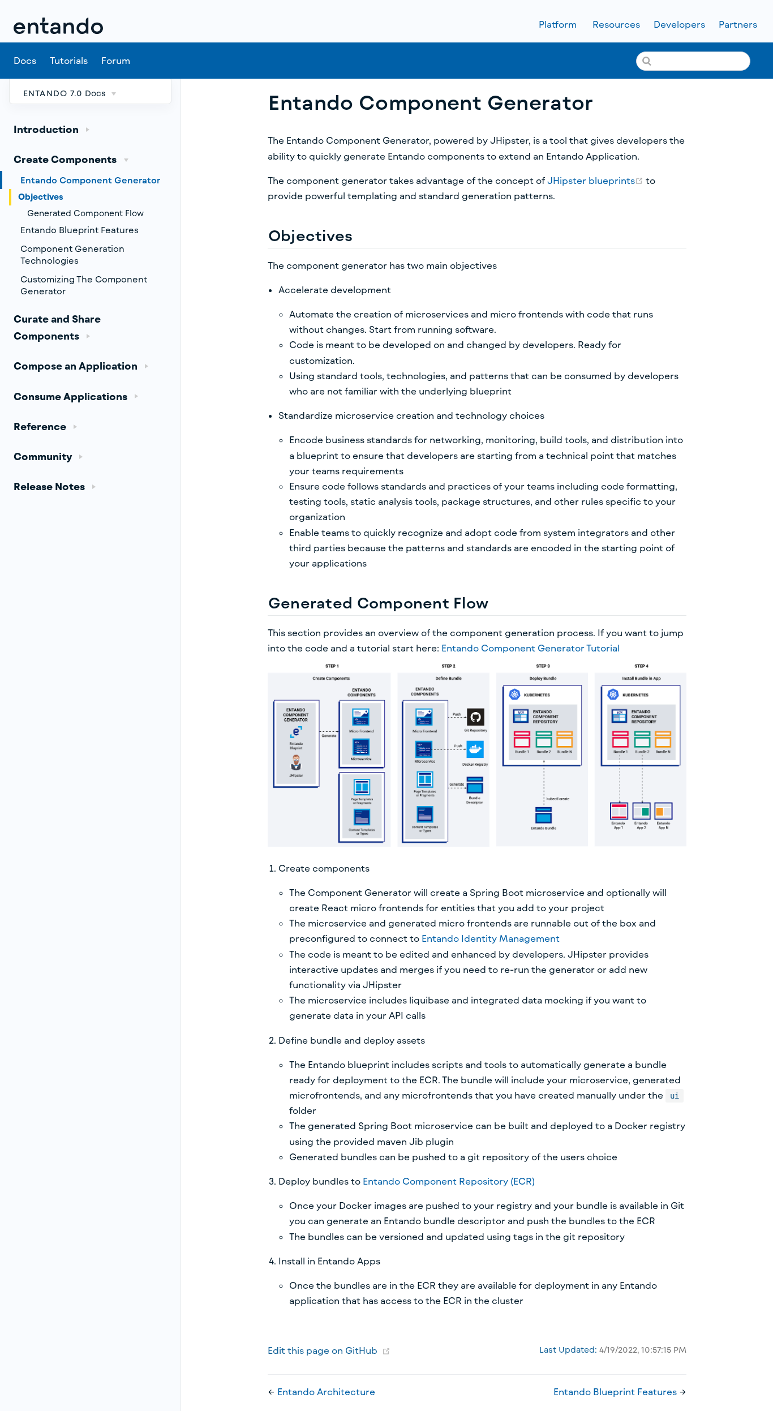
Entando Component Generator (90, 180)
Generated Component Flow (85, 213)
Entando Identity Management (491, 938)
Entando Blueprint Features (79, 230)
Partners (739, 25)
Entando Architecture (326, 1391)
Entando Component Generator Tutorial (530, 647)
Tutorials (69, 60)
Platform (559, 25)
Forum (116, 61)
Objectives (40, 196)
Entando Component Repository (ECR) (449, 1181)
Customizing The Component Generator (83, 285)
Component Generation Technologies (72, 254)
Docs (25, 60)
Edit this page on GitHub (322, 1350)
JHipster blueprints (596, 180)
